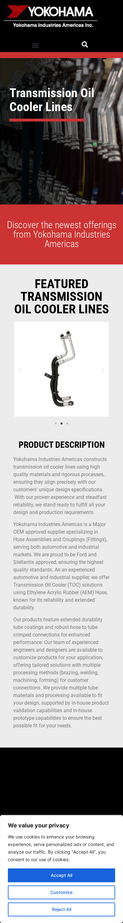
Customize (61, 892)
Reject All (61, 909)
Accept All (61, 875)
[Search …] (85, 45)
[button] (35, 45)
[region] (61, 869)
